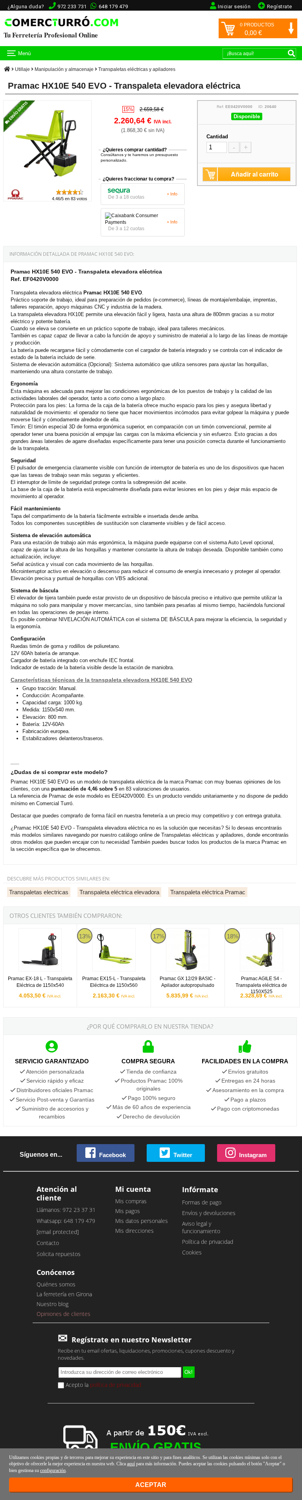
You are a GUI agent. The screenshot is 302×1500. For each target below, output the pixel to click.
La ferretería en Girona (64, 1294)
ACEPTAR (150, 1484)
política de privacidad (115, 1384)
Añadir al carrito (254, 174)
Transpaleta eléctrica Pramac (207, 892)
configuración (53, 1470)
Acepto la (102, 1384)
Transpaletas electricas (38, 892)
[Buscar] (291, 53)
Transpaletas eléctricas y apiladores (136, 69)
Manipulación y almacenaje (64, 69)
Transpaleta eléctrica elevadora (119, 892)
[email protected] (58, 1232)
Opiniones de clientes (63, 1314)
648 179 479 (113, 6)
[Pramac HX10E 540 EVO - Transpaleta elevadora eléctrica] (47, 184)
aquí (131, 1464)
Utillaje (22, 69)
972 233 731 (72, 6)
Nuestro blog (52, 1304)
